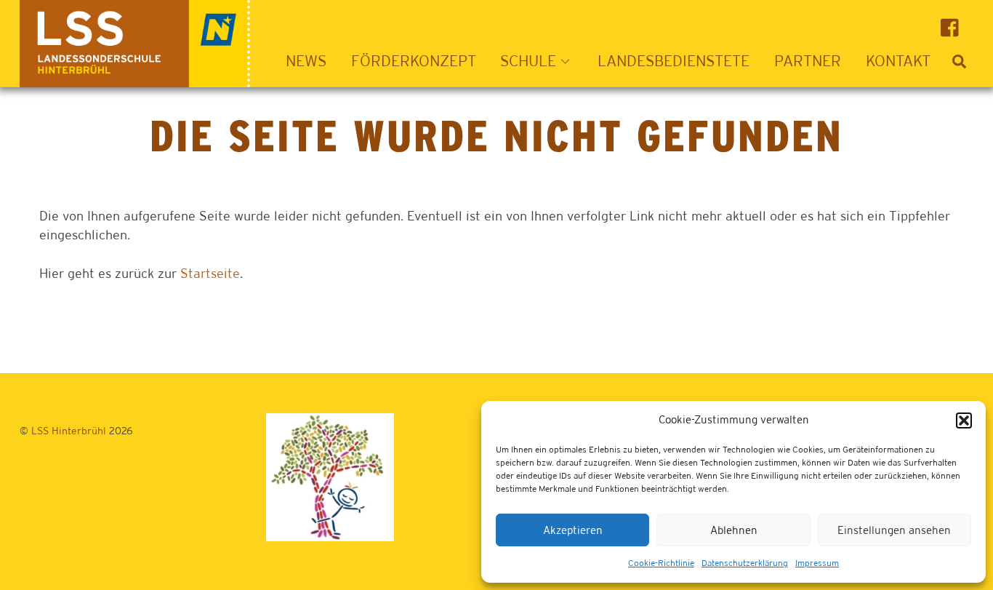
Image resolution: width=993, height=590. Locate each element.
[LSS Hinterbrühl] (135, 79)
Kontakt (898, 61)
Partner (807, 61)
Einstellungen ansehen (894, 530)
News (306, 61)
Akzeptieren (573, 530)
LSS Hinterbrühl (68, 430)
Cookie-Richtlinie (661, 563)
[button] (964, 420)
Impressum (817, 563)
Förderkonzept (413, 61)
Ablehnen (733, 530)
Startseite (210, 273)
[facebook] (953, 26)
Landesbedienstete (673, 61)
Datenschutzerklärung (744, 563)
